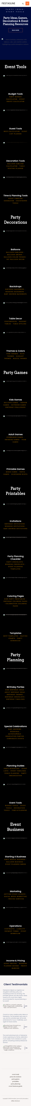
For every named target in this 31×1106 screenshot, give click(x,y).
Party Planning (15, 1084)
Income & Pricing (15, 960)
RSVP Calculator (12, 131)
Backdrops (15, 286)
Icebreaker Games (15, 437)
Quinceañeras (14, 734)
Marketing (15, 891)
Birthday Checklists (15, 697)
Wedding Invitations (15, 526)
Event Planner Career (15, 864)
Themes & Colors (15, 350)
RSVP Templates (10, 636)
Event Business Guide (15, 1086)
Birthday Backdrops (14, 289)
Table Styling (19, 324)
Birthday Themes (15, 694)
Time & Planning (19, 810)
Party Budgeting (12, 768)
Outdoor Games (18, 405)
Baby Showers (14, 729)
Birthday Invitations (15, 524)
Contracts (9, 929)
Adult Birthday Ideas (15, 692)
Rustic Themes (20, 358)
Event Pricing (10, 963)
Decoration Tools (15, 160)
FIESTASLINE (8, 3)
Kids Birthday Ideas (14, 690)
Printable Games (15, 469)
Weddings (14, 731)
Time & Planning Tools (15, 195)
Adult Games (15, 434)
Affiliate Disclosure (15, 1101)
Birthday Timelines (15, 699)
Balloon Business (14, 862)
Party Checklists (15, 562)
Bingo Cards (11, 472)
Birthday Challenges (16, 407)
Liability (21, 929)
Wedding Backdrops (15, 291)
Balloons (15, 249)
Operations (15, 925)
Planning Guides (15, 765)
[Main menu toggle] (27, 3)
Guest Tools (15, 128)
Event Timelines (18, 771)
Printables (15, 1081)
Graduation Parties (15, 736)
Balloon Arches (14, 254)
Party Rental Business (14, 859)
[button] (23, 3)
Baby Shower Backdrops (15, 294)
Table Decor (15, 318)
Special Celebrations (15, 726)
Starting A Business (15, 856)
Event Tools (15, 802)
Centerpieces (10, 321)
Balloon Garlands (14, 252)
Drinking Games (12, 439)
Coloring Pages (15, 596)
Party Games (15, 1079)
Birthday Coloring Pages (15, 601)
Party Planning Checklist (15, 558)
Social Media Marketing (15, 896)
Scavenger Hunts (19, 474)
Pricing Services (16, 899)
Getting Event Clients (15, 894)
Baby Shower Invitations (15, 528)
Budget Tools (15, 93)
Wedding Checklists (14, 564)
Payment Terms (12, 931)
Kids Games (15, 399)
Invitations (15, 521)
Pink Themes (12, 354)
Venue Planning (11, 773)
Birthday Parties (15, 687)
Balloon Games (11, 402)
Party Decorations (15, 1077)
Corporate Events (15, 738)
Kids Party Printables (14, 599)
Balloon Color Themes (15, 257)
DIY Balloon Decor (15, 259)
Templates (15, 633)
